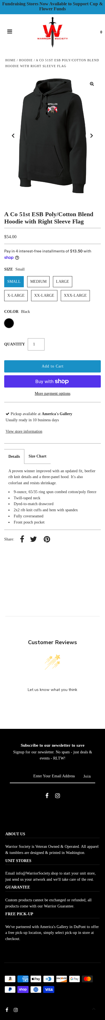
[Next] (92, 136)
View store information (24, 431)
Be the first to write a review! (52, 704)
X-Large (16, 295)
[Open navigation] (10, 32)
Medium (38, 281)
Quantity (14, 344)
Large (62, 281)
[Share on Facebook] (22, 539)
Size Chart (37, 456)
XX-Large (44, 295)
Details (14, 456)
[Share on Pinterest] (47, 539)
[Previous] (13, 136)
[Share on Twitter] (33, 539)
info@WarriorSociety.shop (37, 873)
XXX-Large (75, 295)
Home (10, 60)
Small (14, 281)
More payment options (52, 393)
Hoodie (26, 60)
